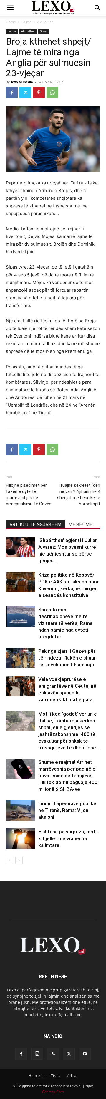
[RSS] (53, 1054)
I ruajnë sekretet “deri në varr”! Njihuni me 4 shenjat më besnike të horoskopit (78, 494)
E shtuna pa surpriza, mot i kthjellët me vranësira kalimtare (68, 838)
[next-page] (19, 860)
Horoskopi (37, 1075)
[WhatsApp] (52, 92)
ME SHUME (80, 524)
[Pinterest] (39, 92)
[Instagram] (37, 1054)
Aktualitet (45, 21)
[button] (10, 8)
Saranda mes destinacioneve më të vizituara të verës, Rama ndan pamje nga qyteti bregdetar (65, 623)
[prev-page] (9, 860)
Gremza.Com (53, 1091)
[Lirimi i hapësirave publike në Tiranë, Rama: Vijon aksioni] (20, 810)
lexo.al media (22, 82)
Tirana (56, 1075)
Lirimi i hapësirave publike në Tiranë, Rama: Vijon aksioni (67, 810)
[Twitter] (25, 92)
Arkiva (72, 1075)
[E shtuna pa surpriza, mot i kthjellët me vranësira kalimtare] (20, 838)
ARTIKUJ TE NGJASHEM (35, 524)
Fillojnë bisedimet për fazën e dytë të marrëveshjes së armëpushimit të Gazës (29, 494)
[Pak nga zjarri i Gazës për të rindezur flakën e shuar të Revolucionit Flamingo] (20, 658)
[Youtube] (85, 1054)
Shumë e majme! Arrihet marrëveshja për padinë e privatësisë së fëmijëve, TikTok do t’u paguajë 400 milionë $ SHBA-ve (67, 775)
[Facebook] (12, 92)
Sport (43, 31)
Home (11, 21)
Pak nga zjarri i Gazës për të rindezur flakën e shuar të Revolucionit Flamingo (67, 657)
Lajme (26, 21)
